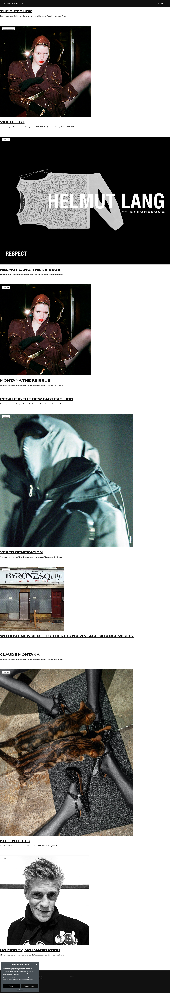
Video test (12, 122)
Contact (40, 978)
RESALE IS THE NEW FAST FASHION (36, 399)
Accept (11, 986)
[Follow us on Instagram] (162, 3)
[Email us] (157, 3)
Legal (72, 976)
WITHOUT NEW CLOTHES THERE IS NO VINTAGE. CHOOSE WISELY (67, 636)
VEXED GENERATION (21, 552)
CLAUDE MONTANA (20, 654)
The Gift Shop (16, 11)
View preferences (29, 986)
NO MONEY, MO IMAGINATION (30, 950)
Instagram (41, 976)
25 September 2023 (8, 29)
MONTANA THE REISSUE (25, 380)
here (25, 979)
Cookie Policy (20, 990)
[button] (37, 964)
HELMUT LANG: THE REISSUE (30, 269)
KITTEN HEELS (15, 841)
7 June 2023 (6, 417)
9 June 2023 (6, 140)
